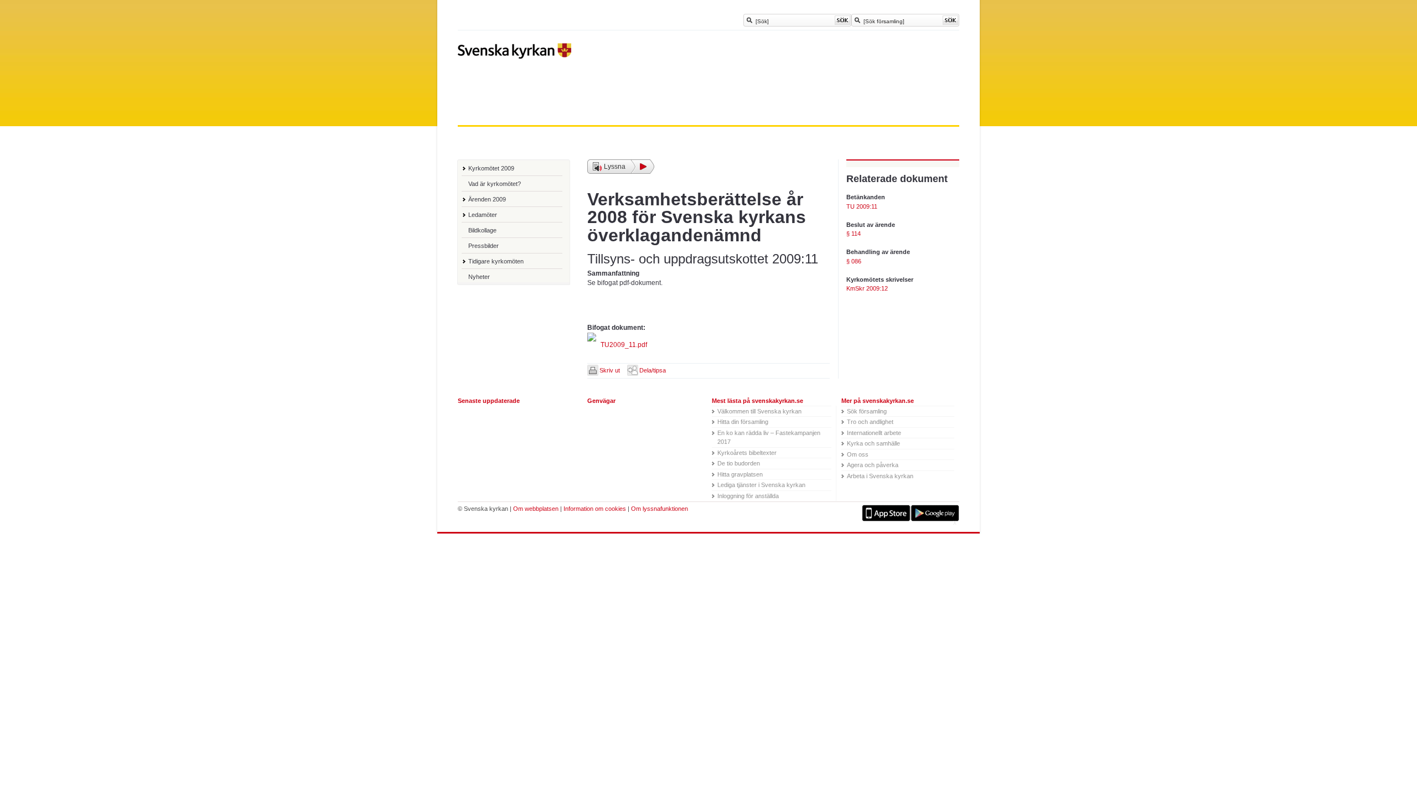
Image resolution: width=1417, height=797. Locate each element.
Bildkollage (482, 230)
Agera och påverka (872, 465)
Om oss (857, 454)
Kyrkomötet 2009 (491, 168)
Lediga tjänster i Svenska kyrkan (761, 485)
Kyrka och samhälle (873, 443)
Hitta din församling (742, 421)
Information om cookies (594, 508)
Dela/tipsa (652, 370)
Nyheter (479, 276)
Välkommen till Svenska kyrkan (759, 411)
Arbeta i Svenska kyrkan (880, 476)
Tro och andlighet (870, 421)
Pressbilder (483, 245)
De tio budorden (738, 463)
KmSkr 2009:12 (867, 288)
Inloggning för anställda (748, 496)
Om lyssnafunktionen (659, 508)
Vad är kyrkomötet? (494, 183)
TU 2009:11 (861, 206)
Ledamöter (482, 214)
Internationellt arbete (874, 432)
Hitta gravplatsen (740, 474)
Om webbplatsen (535, 508)
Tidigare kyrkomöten (496, 261)
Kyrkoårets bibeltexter (747, 452)
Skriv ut (609, 370)
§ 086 (853, 261)
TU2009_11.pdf (623, 345)
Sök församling (867, 411)
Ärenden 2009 (487, 199)
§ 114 (853, 233)
